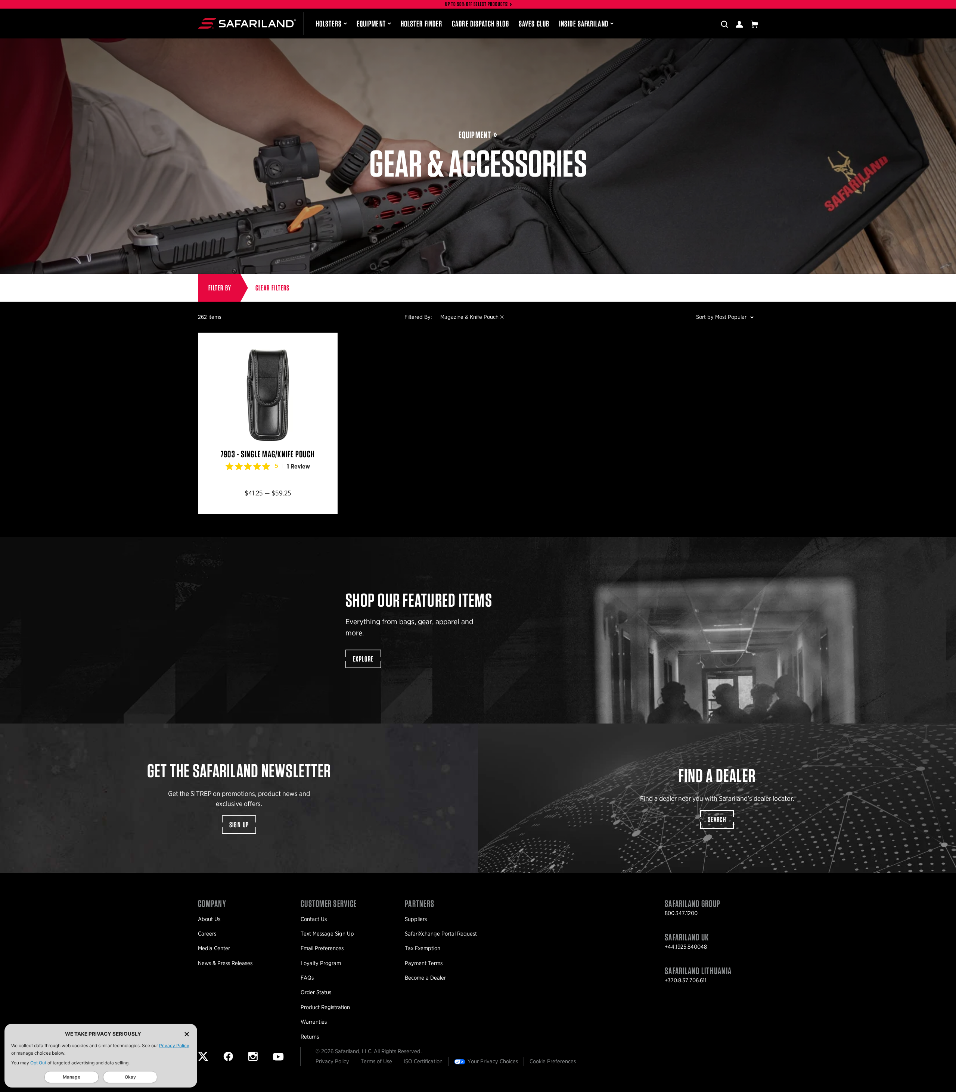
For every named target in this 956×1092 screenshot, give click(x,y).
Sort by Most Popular (721, 317)
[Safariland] (247, 23)
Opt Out (38, 1062)
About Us (209, 919)
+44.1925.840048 (686, 946)
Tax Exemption (422, 948)
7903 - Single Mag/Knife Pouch (268, 423)
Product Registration (325, 1007)
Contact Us (314, 919)
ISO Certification (423, 1061)
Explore (363, 658)
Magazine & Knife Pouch (469, 317)
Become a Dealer (425, 977)
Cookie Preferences (553, 1061)
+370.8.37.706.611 (686, 980)
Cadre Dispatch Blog (480, 23)
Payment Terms (424, 963)
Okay (130, 1077)
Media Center (214, 948)
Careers (207, 933)
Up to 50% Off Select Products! (477, 4)
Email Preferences (322, 948)
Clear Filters (272, 287)
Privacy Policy (174, 1045)
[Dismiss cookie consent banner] (186, 1034)
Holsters (329, 23)
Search (717, 819)
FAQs (307, 977)
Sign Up (239, 824)
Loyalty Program (321, 963)
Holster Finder (421, 23)
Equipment (371, 23)
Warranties (314, 1021)
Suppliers (416, 919)
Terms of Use (376, 1061)
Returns (310, 1036)
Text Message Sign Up (327, 933)
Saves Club (534, 23)
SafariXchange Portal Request (441, 933)
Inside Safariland (583, 23)
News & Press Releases (225, 963)
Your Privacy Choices (493, 1061)
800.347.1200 (681, 913)
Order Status (316, 992)
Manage (71, 1077)
